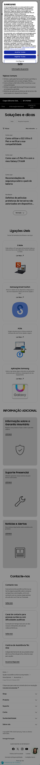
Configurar (20, 61)
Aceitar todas (20, 52)
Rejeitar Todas (20, 57)
